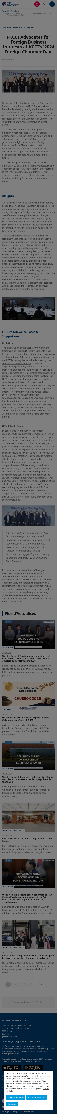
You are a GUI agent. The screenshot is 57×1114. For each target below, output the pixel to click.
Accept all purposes (15, 1097)
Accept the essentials (36, 1097)
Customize (11, 1104)
